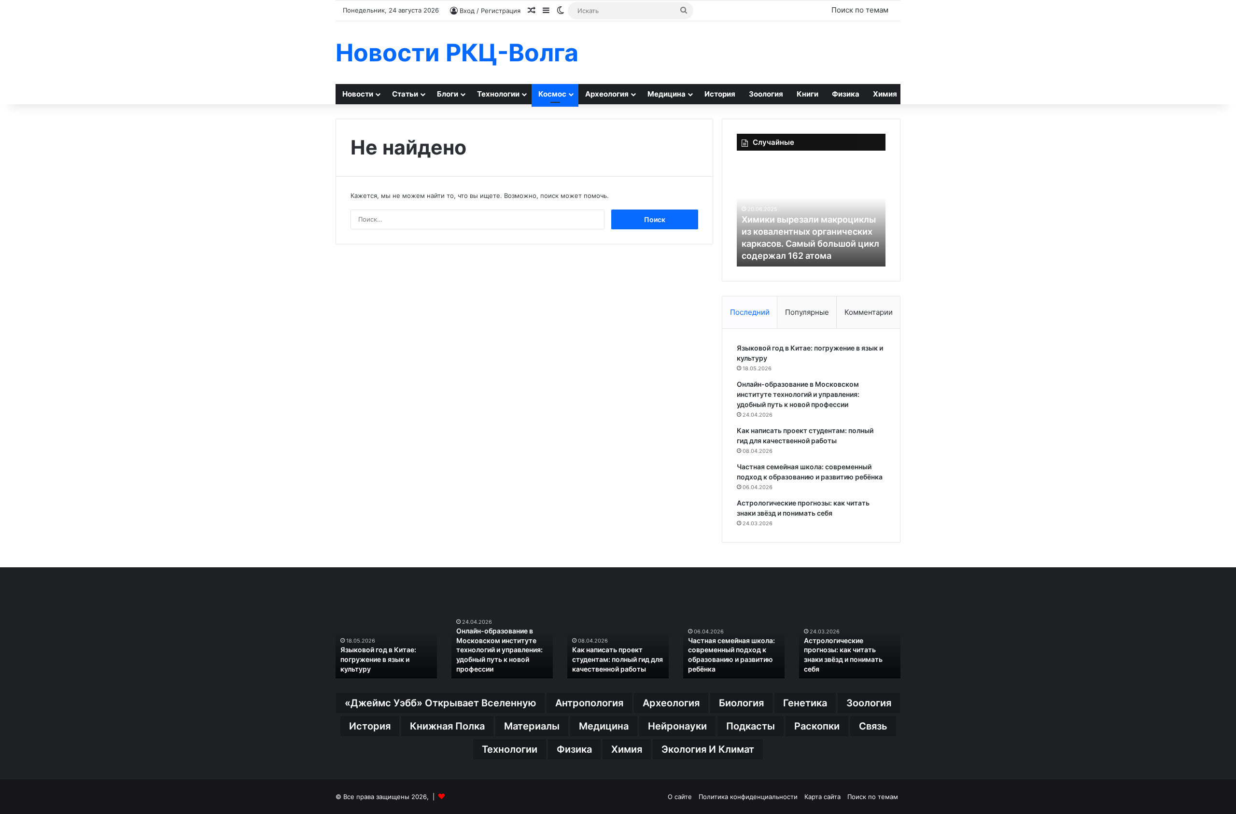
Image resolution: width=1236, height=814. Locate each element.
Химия (885, 93)
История (719, 93)
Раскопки (817, 726)
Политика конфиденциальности (748, 796)
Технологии (498, 93)
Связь (873, 726)
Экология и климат (707, 749)
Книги (807, 93)
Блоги (447, 93)
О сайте (680, 796)
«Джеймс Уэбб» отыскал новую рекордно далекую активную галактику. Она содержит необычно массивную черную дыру (811, 231)
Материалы (532, 726)
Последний (750, 312)
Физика (845, 93)
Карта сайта (822, 796)
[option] (811, 213)
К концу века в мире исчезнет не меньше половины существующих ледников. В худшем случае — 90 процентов (849, 650)
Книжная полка (447, 726)
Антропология (589, 703)
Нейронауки (677, 726)
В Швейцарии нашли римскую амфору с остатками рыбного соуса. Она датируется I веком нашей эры (614, 650)
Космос (552, 93)
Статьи (405, 93)
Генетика (805, 703)
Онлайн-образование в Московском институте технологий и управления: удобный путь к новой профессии (798, 394)
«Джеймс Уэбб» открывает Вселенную (440, 703)
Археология (607, 93)
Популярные (807, 312)
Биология (741, 703)
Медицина (666, 93)
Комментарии (868, 312)
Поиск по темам (859, 9)
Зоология (766, 93)
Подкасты (750, 726)
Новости (357, 93)
